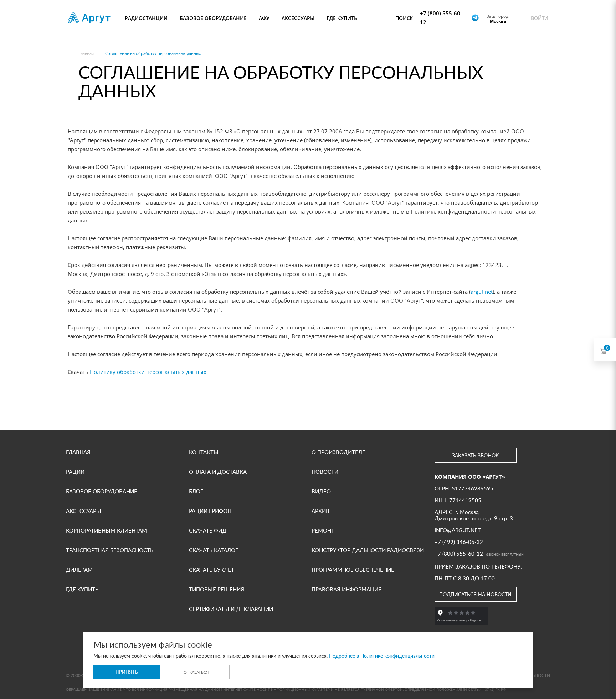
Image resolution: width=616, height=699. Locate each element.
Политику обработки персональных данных (148, 371)
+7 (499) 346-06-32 (459, 542)
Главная (78, 452)
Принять (126, 672)
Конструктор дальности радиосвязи (368, 550)
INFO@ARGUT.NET (458, 530)
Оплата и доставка (218, 471)
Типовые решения (216, 589)
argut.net (482, 291)
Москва (498, 21)
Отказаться (196, 672)
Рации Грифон (210, 511)
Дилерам (79, 569)
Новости (325, 471)
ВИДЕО (321, 491)
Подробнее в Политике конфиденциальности (382, 656)
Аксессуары (83, 511)
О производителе (338, 452)
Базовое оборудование (101, 491)
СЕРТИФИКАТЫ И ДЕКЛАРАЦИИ (231, 609)
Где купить (82, 589)
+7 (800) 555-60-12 (441, 18)
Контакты (204, 452)
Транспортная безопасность (109, 550)
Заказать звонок (475, 455)
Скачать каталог (213, 550)
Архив (320, 511)
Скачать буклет (211, 569)
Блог (196, 491)
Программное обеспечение (353, 569)
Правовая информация (347, 589)
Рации (75, 471)
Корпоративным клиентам (106, 530)
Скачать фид (207, 530)
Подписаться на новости (475, 594)
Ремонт (323, 530)
